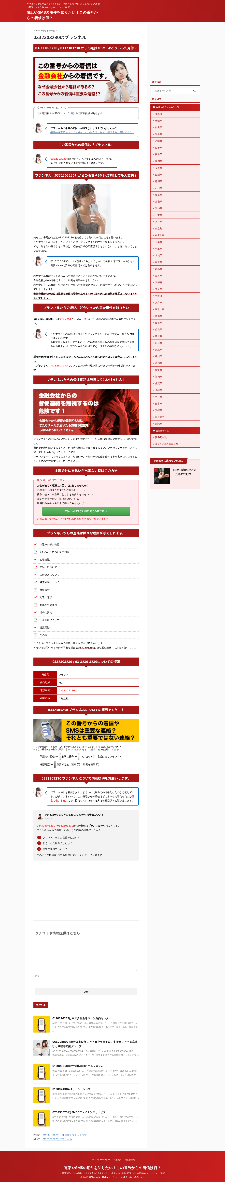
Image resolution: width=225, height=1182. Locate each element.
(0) (73, 113)
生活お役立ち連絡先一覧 (167, 107)
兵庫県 (158, 302)
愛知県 (158, 208)
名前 (37, 975)
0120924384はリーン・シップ (71, 1089)
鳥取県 (158, 336)
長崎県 (158, 390)
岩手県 (158, 134)
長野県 (158, 167)
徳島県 (158, 349)
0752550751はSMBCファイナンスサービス (79, 1112)
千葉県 (158, 241)
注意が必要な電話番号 (166, 444)
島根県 (158, 322)
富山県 (158, 201)
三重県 (158, 215)
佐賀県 (158, 383)
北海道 (158, 114)
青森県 (158, 120)
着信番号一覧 (162, 430)
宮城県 (158, 140)
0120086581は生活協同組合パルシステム (77, 1066)
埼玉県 (158, 248)
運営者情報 (130, 1159)
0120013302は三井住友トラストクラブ (64, 1135)
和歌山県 (159, 309)
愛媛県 (158, 369)
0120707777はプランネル (57, 1139)
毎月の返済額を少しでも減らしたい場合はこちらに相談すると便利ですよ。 (92, 132)
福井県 (158, 221)
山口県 (158, 342)
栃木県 (158, 262)
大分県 (158, 396)
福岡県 (158, 376)
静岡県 (158, 181)
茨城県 (158, 255)
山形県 (158, 147)
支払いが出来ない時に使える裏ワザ (84, 511)
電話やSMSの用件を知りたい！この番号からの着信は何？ (112, 1168)
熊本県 (158, 403)
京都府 (158, 282)
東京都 (158, 228)
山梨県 (158, 174)
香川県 (158, 356)
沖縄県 (158, 423)
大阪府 (158, 295)
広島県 (158, 329)
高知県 (158, 363)
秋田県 (158, 127)
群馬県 (158, 268)
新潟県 (158, 161)
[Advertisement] (86, 888)
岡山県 (158, 316)
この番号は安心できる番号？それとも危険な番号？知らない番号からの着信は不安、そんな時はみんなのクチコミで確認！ (112, 1173)
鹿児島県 (159, 417)
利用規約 (117, 1159)
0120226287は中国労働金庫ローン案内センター (81, 1018)
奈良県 (158, 289)
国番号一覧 (161, 437)
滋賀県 (158, 275)
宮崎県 (158, 410)
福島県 (158, 154)
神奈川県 (159, 235)
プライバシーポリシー (100, 1159)
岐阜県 (158, 194)
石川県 (158, 188)
